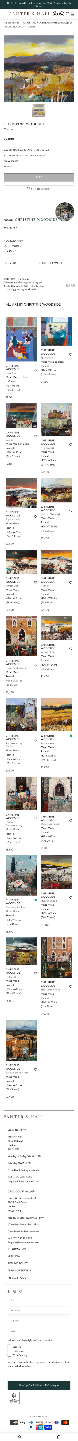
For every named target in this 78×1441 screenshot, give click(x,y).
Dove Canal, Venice (16, 668)
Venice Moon (48, 448)
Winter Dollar (48, 652)
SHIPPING (14, 1256)
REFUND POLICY (18, 1263)
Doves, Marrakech (50, 824)
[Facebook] (67, 285)
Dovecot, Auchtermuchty (14, 823)
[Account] (55, 16)
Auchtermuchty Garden (14, 745)
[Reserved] (71, 736)
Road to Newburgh (51, 514)
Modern (16, 1347)
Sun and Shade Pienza (17, 1073)
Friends (45, 586)
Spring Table (47, 358)
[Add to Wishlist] (35, 370)
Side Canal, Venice (50, 990)
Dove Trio (11, 373)
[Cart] (72, 13)
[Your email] (39, 1331)
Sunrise (9, 440)
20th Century (19, 1355)
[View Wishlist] (67, 14)
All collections (11, 22)
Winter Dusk (12, 586)
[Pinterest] (73, 285)
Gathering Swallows (16, 907)
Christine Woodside (25, 124)
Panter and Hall (42, 1417)
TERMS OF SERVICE (19, 1270)
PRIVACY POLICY (18, 1278)
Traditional (17, 1351)
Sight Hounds (13, 519)
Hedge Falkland (49, 901)
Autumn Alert (48, 743)
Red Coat (11, 977)
